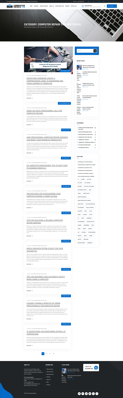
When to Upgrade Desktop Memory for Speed (88, 108)
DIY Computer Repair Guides (84, 145)
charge (79, 193)
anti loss (89, 179)
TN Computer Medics (31, 393)
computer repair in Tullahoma (84, 200)
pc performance (81, 221)
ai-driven (83, 179)
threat (85, 235)
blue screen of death (82, 189)
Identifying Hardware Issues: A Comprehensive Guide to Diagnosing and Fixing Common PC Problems (45, 81)
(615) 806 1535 (88, 5)
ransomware (86, 225)
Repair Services (50, 369)
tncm (29, 75)
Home (31, 6)
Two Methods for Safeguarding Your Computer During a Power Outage (44, 195)
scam (93, 225)
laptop (90, 214)
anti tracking (87, 182)
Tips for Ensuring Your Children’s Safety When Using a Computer (46, 278)
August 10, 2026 (85, 110)
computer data (86, 193)
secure (84, 228)
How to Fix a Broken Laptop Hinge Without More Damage (89, 66)
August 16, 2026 (85, 75)
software (84, 232)
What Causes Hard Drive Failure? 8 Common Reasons (90, 96)
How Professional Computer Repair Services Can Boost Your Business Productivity (47, 138)
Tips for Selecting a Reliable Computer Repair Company (45, 221)
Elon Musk (80, 211)
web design (86, 239)
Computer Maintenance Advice (85, 132)
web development (81, 242)
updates (79, 239)
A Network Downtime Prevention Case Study (90, 72)
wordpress (89, 242)
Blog (48, 382)
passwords (89, 218)
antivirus (80, 186)
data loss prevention (90, 204)
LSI (78, 218)
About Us (51, 6)
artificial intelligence (89, 186)
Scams (79, 228)
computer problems (82, 197)
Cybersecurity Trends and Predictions (87, 142)
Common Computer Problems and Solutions (87, 128)
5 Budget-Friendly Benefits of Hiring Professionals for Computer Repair (43, 304)
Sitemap (48, 384)
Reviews (67, 6)
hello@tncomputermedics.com (33, 383)
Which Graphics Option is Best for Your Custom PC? (45, 249)
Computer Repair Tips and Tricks (40, 75)
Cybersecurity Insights (83, 139)
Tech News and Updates (83, 147)
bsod (90, 189)
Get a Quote (111, 6)
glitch (90, 211)
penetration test (90, 221)
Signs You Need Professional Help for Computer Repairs (44, 112)
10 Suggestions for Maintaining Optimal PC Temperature (46, 332)
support (79, 235)
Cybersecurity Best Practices (85, 137)
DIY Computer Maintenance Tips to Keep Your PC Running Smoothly (47, 166)
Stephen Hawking (91, 232)
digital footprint (90, 207)
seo (78, 232)
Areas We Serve (44, 6)
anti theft (80, 182)
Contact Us (74, 6)
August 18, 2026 (85, 69)
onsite (82, 218)
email (85, 211)
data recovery (81, 207)
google (79, 214)
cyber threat (80, 204)
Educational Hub (59, 6)
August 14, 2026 (85, 86)
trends (90, 235)
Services (36, 6)
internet (85, 214)
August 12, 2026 (85, 99)
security (90, 228)
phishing (79, 225)
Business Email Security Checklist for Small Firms (88, 84)
